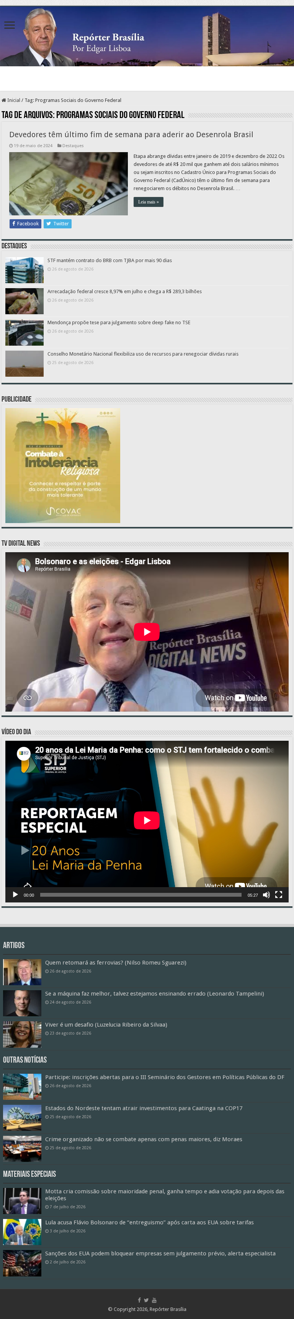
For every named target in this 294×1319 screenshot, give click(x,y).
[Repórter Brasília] (147, 36)
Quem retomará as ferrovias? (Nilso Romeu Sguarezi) (115, 962)
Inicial (13, 100)
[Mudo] (266, 895)
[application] (147, 821)
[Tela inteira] (279, 895)
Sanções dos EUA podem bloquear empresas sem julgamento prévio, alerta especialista (160, 1253)
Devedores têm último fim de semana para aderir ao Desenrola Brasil (131, 134)
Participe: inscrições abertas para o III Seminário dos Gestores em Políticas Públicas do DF (164, 1077)
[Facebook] (139, 1300)
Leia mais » (148, 202)
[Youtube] (154, 1300)
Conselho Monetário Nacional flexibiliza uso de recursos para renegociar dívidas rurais (142, 354)
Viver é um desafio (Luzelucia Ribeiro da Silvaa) (106, 1024)
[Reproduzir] (15, 895)
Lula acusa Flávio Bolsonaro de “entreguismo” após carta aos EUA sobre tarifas (149, 1222)
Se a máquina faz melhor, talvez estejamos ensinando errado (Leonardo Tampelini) (154, 993)
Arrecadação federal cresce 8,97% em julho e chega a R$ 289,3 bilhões (124, 291)
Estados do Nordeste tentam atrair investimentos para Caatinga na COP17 (143, 1108)
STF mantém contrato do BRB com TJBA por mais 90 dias (109, 260)
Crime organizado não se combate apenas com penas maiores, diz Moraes (143, 1139)
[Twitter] (146, 1300)
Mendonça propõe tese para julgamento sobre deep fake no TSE (118, 322)
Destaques (73, 145)
